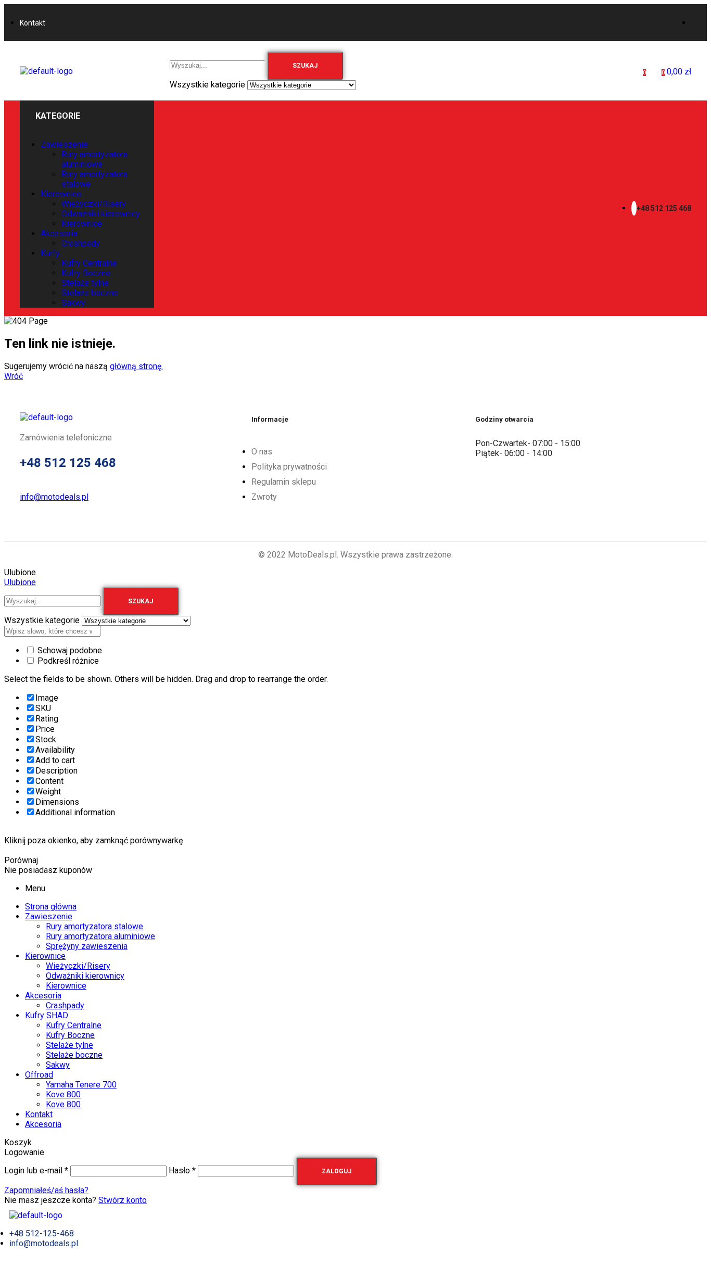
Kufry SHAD (46, 1015)
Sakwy (58, 1065)
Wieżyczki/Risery (78, 966)
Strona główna (51, 906)
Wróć (13, 376)
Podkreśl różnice (67, 661)
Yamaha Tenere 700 (81, 1085)
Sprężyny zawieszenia (87, 946)
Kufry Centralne (73, 1025)
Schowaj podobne (68, 650)
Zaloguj (336, 1171)
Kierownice (45, 956)
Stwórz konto (122, 1200)
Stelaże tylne (69, 1045)
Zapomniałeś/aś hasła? (46, 1190)
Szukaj (305, 65)
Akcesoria (43, 996)
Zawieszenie (48, 916)
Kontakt (39, 1114)
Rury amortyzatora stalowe (94, 926)
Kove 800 (63, 1094)
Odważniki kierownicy (85, 976)
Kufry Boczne (70, 1035)
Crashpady (65, 1005)
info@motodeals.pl (54, 497)
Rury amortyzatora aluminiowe (100, 936)
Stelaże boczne (74, 1055)
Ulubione (20, 582)
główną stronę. (136, 366)
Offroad (39, 1075)
